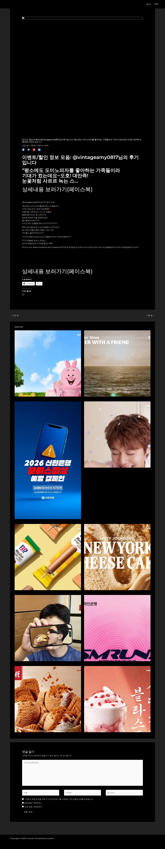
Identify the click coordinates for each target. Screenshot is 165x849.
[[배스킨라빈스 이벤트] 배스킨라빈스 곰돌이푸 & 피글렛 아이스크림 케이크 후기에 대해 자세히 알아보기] (48, 363)
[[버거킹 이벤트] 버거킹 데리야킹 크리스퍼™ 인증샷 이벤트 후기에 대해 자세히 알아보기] (48, 628)
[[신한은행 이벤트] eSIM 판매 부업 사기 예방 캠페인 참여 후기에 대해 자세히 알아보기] (48, 460)
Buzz (33, 145)
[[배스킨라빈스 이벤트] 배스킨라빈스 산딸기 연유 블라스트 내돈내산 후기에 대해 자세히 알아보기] (117, 699)
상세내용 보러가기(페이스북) (57, 189)
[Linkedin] (39, 149)
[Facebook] (23, 149)
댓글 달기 (26, 145)
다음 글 (151, 315)
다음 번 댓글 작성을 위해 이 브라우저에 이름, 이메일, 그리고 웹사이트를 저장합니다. (59, 799)
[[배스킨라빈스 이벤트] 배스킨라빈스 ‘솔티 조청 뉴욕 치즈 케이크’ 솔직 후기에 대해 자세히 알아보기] (117, 557)
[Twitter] (28, 149)
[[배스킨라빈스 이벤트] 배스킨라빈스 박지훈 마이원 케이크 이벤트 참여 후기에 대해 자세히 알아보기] (117, 434)
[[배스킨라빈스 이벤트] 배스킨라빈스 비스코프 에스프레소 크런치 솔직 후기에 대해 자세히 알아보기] (48, 699)
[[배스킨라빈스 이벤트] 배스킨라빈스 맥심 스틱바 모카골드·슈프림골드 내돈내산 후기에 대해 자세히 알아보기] (48, 557)
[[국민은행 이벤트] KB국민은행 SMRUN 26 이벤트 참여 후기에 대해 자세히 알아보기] (117, 628)
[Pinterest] (34, 149)
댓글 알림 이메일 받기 (33, 803)
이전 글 (14, 315)
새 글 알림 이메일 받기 (33, 807)
